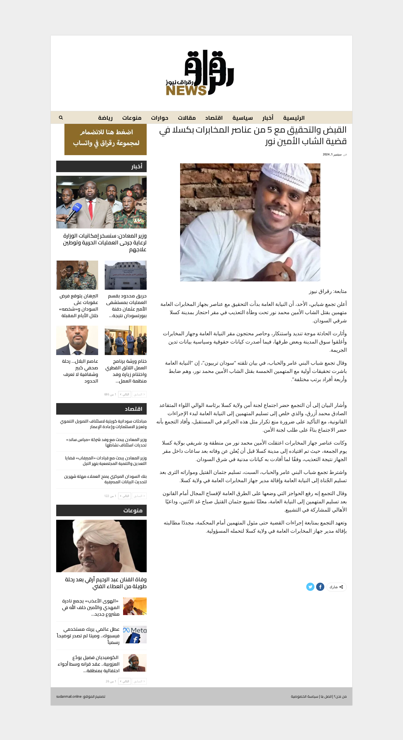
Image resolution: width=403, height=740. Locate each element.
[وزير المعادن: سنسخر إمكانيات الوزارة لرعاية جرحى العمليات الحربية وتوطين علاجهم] (101, 202)
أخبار (268, 118)
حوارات (159, 118)
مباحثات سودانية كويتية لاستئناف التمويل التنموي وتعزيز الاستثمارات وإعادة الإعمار (103, 424)
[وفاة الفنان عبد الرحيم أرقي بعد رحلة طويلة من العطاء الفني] (101, 546)
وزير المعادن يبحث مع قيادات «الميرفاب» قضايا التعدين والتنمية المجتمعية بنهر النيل (106, 460)
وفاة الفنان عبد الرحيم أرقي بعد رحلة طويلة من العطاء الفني (106, 582)
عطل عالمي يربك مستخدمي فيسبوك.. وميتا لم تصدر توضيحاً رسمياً (88, 636)
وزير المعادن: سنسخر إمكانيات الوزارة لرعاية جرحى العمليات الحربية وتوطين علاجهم (105, 242)
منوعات (131, 118)
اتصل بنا (326, 696)
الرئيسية (294, 118)
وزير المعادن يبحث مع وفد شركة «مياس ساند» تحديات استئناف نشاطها (106, 442)
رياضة (105, 118)
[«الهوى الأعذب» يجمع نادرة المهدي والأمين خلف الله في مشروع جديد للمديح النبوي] (135, 606)
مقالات (187, 118)
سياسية (242, 118)
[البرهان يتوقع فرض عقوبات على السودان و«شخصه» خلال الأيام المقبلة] (77, 275)
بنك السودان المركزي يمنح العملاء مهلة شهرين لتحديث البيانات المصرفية (105, 479)
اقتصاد (214, 118)
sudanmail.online (69, 696)
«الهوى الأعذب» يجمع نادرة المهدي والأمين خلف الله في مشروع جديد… (91, 607)
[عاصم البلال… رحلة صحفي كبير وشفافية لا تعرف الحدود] (77, 340)
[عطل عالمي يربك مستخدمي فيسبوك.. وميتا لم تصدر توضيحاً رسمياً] (135, 634)
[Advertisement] (201, 13)
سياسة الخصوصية (304, 696)
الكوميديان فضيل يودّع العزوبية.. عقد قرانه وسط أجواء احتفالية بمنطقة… (89, 664)
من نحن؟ (340, 696)
